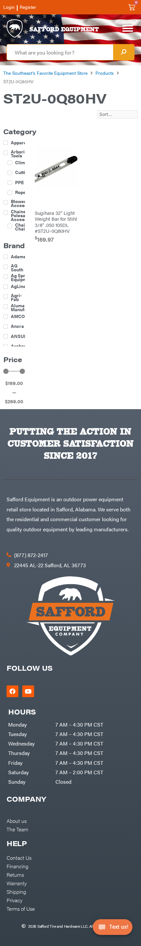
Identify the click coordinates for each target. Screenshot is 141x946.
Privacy (14, 900)
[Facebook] (12, 691)
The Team (17, 829)
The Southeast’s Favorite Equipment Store (45, 73)
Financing (18, 866)
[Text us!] (112, 929)
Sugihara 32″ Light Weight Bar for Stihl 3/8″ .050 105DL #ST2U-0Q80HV (56, 221)
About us (17, 821)
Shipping (16, 891)
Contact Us (19, 857)
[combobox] (60, 52)
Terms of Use (21, 908)
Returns (15, 874)
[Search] (123, 52)
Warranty (17, 883)
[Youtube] (28, 691)
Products (104, 73)
